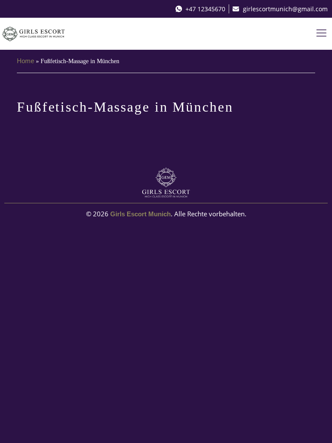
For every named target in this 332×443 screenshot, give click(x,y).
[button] (321, 33)
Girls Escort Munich (140, 214)
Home (25, 60)
